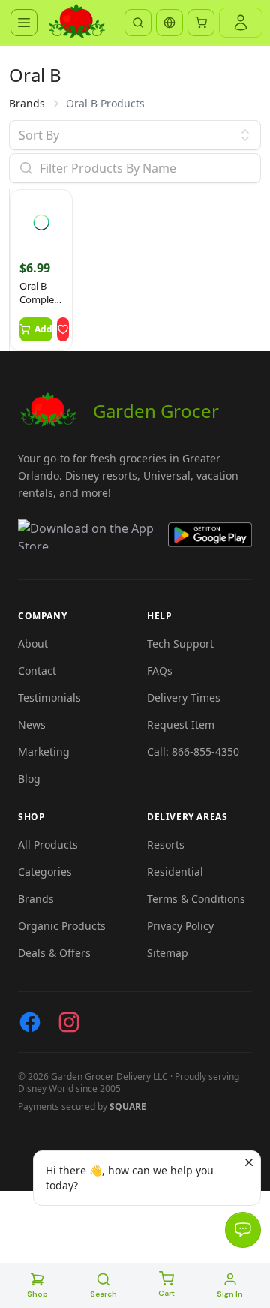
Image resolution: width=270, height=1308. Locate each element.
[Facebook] (30, 1022)
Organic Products (62, 926)
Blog (29, 778)
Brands (27, 103)
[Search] (138, 22)
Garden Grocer (156, 410)
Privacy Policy (180, 926)
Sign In (230, 1294)
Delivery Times (183, 697)
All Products (48, 844)
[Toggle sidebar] (24, 22)
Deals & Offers (54, 953)
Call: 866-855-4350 (193, 751)
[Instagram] (69, 1022)
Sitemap (167, 953)
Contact (37, 670)
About (33, 643)
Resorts (165, 844)
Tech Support (180, 643)
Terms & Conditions (196, 899)
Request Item (180, 724)
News (32, 724)
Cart (166, 1293)
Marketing (44, 751)
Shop (37, 1294)
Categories (45, 871)
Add (43, 329)
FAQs (159, 670)
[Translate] (169, 22)
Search (103, 1294)
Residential (175, 871)
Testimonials (49, 697)
